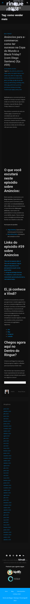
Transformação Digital (9, 89)
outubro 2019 (7, 537)
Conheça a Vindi (16, 594)
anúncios (14, 71)
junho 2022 (6, 470)
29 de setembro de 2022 (10, 68)
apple (9, 73)
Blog (5, 33)
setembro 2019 (7, 539)
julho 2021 (6, 497)
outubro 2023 (7, 431)
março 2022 (6, 478)
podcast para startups (9, 87)
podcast (19, 85)
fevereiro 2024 (7, 421)
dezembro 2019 (7, 532)
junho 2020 (6, 517)
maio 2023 (6, 443)
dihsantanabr (11, 78)
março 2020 (6, 525)
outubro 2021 (7, 490)
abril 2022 (6, 475)
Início (6, 591)
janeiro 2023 (7, 453)
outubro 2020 (7, 507)
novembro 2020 (7, 505)
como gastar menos (15, 73)
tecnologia (17, 87)
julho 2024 (6, 413)
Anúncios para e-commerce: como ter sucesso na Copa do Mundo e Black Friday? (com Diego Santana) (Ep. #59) (14, 51)
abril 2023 (6, 446)
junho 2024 (6, 416)
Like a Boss (22, 562)
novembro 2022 (7, 458)
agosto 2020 (7, 512)
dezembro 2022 (7, 455)
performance (13, 85)
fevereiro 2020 (7, 527)
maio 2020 (6, 520)
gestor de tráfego (8, 80)
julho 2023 (6, 438)
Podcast (9, 33)
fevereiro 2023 (7, 450)
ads (10, 71)
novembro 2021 (7, 488)
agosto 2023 (7, 436)
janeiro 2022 (7, 483)
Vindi (20, 89)
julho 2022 (6, 468)
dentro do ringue (15, 75)
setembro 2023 (7, 433)
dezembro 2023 (7, 426)
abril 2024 (6, 418)
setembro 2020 (7, 510)
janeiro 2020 (7, 530)
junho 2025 (6, 409)
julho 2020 (6, 515)
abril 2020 (6, 522)
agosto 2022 (7, 465)
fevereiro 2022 (7, 480)
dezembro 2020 (7, 502)
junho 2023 (6, 441)
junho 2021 (6, 500)
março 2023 (6, 448)
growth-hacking (12, 82)
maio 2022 (6, 473)
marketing (18, 82)
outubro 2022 (7, 460)
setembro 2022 (7, 463)
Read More (21, 392)
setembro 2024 (7, 411)
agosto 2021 (6, 495)
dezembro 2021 (7, 485)
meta (23, 82)
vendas (17, 89)
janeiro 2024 (7, 423)
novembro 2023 (7, 428)
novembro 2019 (7, 534)
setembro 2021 (7, 492)
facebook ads (18, 78)
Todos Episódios (21, 591)
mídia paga (7, 85)
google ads (15, 80)
